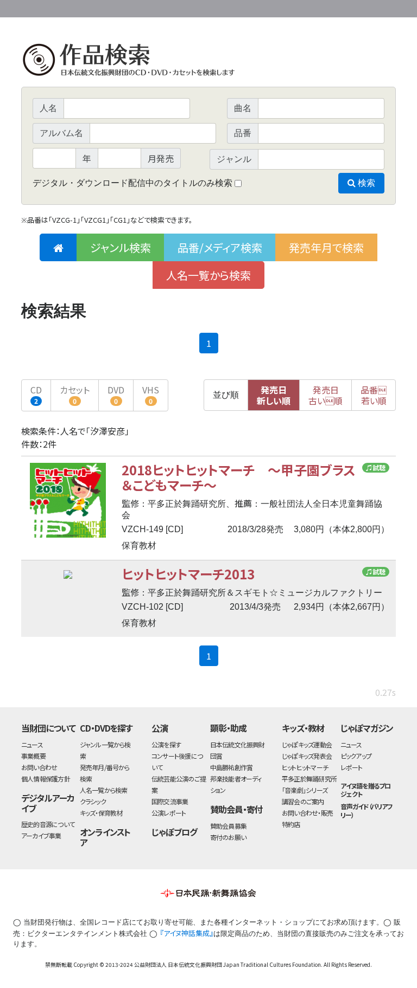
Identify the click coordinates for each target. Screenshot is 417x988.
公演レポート (168, 812)
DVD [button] (116, 394)
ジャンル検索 (120, 247)
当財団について (48, 727)
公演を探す (166, 744)
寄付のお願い (228, 837)
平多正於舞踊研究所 (309, 778)
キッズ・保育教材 (101, 812)
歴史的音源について (47, 824)
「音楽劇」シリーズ (304, 790)
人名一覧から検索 (208, 275)
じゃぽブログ (174, 831)
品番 (374, 395)
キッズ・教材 (303, 727)
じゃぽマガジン (367, 727)
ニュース (32, 744)
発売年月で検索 (326, 247)
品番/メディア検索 (220, 247)
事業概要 (311, 7)
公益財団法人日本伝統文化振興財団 (79, 7)
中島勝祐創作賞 (231, 767)
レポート (351, 767)
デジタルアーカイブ (47, 803)
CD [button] (36, 394)
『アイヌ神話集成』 (186, 933)
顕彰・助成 (228, 727)
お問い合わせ (366, 7)
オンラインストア (105, 837)
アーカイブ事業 (41, 835)
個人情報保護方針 (45, 778)
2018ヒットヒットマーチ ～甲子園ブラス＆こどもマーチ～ (239, 477)
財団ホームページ (268, 7)
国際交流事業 (169, 801)
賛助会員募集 (228, 825)
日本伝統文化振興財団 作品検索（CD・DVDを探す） (208, 62)
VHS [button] (150, 394)
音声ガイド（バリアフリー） (366, 810)
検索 (365, 183)
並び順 (226, 394)
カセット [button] (75, 394)
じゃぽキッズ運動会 (307, 744)
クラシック (93, 801)
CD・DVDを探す (106, 727)
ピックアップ (355, 755)
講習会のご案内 (303, 801)
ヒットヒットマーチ (305, 767)
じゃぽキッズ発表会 (307, 755)
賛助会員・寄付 (236, 809)
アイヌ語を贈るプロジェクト (365, 789)
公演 (159, 727)
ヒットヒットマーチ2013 (188, 573)
